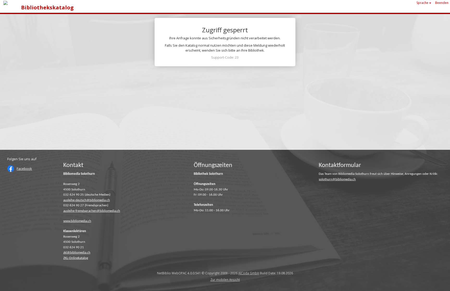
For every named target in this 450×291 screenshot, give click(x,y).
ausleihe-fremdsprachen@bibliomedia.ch (91, 211)
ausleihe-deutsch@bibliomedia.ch (86, 200)
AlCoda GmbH (248, 273)
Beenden (441, 3)
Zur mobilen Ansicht (225, 279)
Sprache (422, 3)
